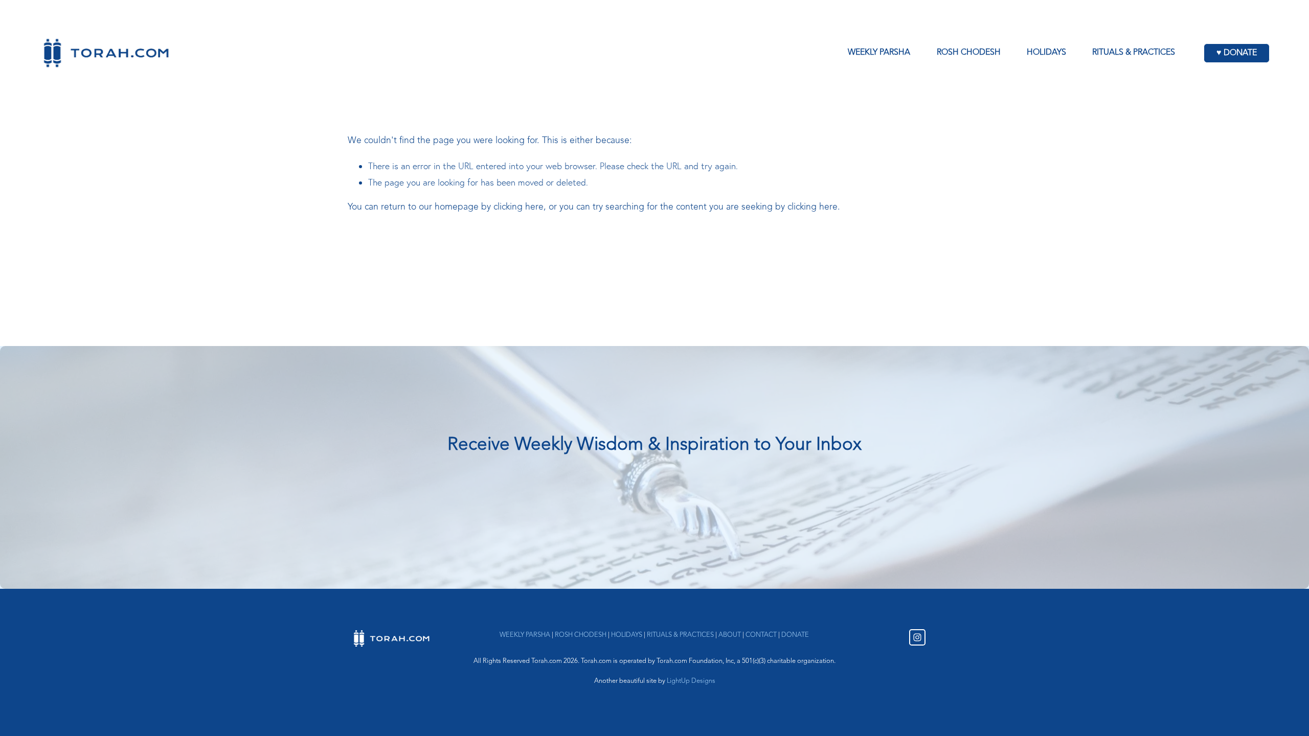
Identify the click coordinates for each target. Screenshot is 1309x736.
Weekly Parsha (879, 53)
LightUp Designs (691, 681)
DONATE (795, 635)
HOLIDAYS (626, 635)
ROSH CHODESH (580, 635)
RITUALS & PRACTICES (680, 635)
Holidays (1046, 53)
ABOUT (729, 635)
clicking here (518, 207)
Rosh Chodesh (969, 53)
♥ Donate (1236, 53)
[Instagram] (917, 637)
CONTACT (761, 635)
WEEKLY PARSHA (525, 635)
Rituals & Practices (1133, 53)
